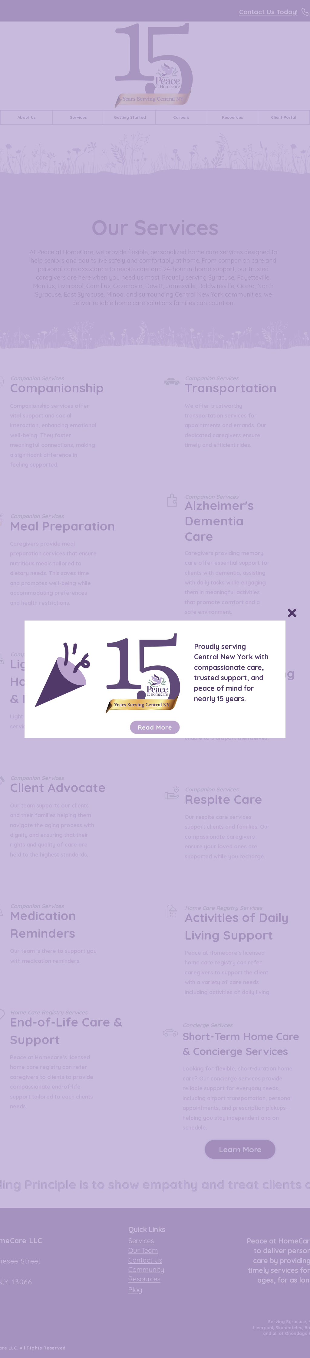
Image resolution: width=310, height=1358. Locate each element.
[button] (292, 612)
